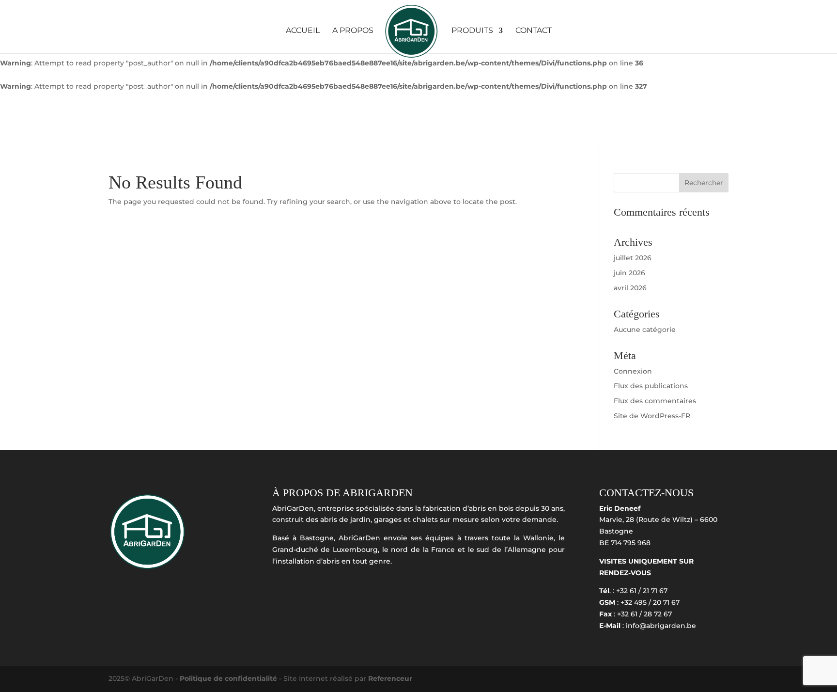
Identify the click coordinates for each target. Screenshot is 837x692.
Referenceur (390, 678)
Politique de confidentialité (229, 678)
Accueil (303, 31)
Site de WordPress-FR (652, 415)
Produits (472, 31)
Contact (533, 31)
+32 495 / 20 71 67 (650, 602)
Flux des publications (651, 385)
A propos (352, 31)
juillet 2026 (632, 257)
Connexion (633, 371)
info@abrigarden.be (661, 625)
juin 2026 (629, 272)
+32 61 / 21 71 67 (641, 590)
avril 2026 (630, 287)
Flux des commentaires (655, 400)
